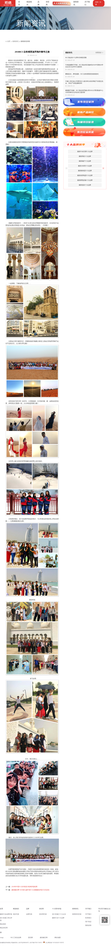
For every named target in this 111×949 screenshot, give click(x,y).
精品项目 (3, 924)
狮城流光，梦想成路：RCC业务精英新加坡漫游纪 (82, 74)
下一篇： (27, 890)
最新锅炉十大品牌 (85, 161)
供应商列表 (43, 914)
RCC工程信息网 (16, 937)
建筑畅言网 (43, 937)
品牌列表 (29, 914)
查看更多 (98, 52)
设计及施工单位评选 (6, 919)
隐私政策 (88, 925)
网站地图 (58, 937)
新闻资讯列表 (76, 914)
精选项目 (29, 3)
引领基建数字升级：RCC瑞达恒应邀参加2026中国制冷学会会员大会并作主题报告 (84, 66)
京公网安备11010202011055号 (54, 942)
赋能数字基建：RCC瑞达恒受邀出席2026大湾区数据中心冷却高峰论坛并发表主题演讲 (84, 91)
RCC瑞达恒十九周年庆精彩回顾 (76, 57)
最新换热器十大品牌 (85, 170)
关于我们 (87, 3)
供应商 (47, 3)
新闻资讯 (76, 3)
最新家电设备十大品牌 (84, 180)
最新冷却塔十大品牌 (85, 166)
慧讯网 (30, 937)
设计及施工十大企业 (59, 914)
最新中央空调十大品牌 (84, 151)
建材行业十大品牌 (58, 918)
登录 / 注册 (98, 3)
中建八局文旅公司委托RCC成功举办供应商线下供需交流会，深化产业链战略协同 (84, 82)
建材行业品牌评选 (6, 914)
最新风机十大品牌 (85, 156)
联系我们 (88, 918)
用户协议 (88, 922)
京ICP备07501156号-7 (36, 942)
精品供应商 (4, 928)
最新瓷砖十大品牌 (85, 185)
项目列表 (16, 914)
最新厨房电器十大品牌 (84, 175)
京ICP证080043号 (23, 942)
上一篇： (21, 886)
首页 (19, 3)
